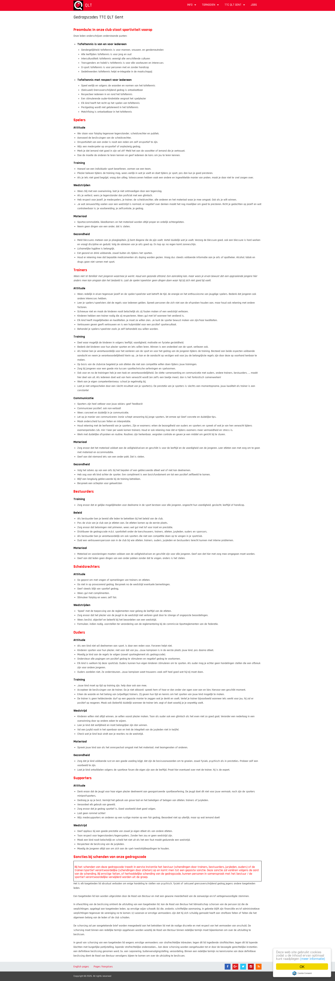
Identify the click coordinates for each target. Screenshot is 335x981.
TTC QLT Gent (235, 6)
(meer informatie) (312, 958)
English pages (81, 966)
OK (302, 966)
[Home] (78, 5)
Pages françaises (103, 966)
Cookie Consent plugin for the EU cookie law (302, 973)
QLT (88, 5)
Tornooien (211, 6)
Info (192, 6)
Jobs (254, 5)
